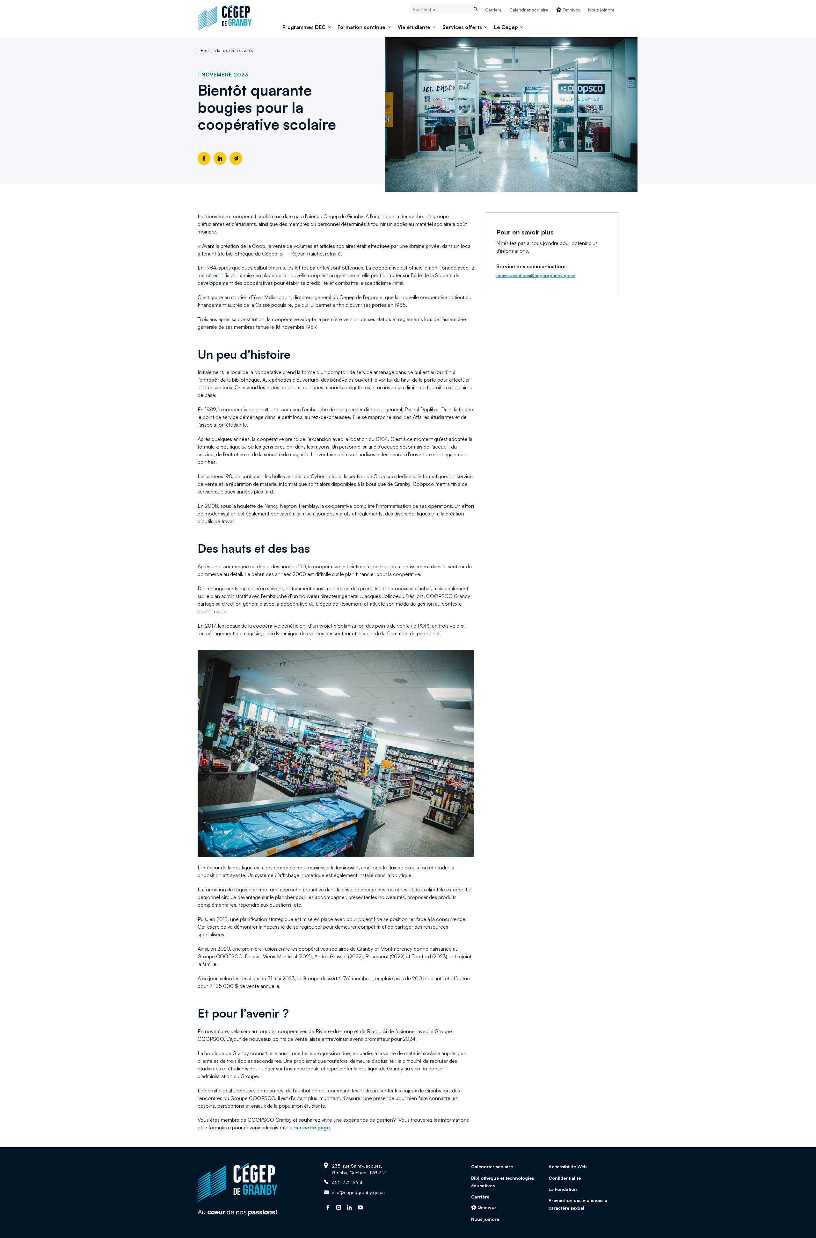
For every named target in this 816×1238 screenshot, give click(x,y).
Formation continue (361, 27)
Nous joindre (601, 9)
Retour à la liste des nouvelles (227, 50)
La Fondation (563, 1189)
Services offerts (462, 27)
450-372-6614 (347, 1182)
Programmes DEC (303, 27)
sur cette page (312, 1127)
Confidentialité (565, 1178)
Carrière (493, 9)
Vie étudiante (413, 27)
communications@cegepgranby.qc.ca (535, 275)
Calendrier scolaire (528, 9)
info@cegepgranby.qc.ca (358, 1192)
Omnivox (571, 9)
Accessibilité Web (568, 1166)
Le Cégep (506, 27)
